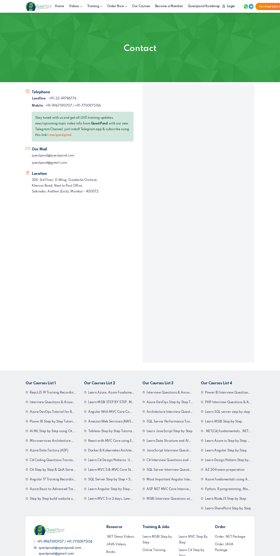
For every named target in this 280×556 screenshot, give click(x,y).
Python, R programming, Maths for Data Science (229, 489)
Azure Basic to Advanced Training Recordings (54, 489)
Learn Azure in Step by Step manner (229, 441)
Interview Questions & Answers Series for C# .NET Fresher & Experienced (54, 402)
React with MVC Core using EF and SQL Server (113, 441)
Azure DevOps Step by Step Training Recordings (171, 402)
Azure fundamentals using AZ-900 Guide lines (229, 479)
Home (59, 6)
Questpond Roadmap (204, 6)
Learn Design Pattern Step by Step (229, 460)
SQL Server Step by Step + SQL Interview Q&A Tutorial (113, 479)
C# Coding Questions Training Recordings (54, 460)
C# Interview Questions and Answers (171, 460)
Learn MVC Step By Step (193, 539)
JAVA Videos (116, 544)
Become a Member (169, 6)
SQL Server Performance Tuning (170, 421)
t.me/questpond (59, 135)
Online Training (154, 550)
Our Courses (141, 6)
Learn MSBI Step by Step (223, 421)
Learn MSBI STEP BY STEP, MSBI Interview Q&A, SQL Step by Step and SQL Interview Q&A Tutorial (113, 402)
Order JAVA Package (224, 547)
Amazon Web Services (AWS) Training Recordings (113, 421)
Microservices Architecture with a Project (54, 441)
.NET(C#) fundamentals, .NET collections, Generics (229, 431)
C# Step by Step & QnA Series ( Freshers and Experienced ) (54, 470)
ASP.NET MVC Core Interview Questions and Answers (171, 489)
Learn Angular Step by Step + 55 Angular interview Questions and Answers (113, 489)
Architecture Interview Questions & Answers (171, 412)
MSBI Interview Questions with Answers (171, 499)
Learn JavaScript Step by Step (169, 431)
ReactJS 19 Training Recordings (53, 392)
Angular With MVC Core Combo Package (113, 412)
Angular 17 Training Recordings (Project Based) (54, 479)
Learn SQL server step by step (227, 412)
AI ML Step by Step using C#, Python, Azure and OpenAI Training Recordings (54, 431)
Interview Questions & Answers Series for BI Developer (171, 392)
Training (93, 6)
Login (230, 6)
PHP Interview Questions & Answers (229, 402)
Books (110, 552)
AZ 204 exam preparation (225, 470)
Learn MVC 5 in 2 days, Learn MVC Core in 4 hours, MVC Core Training (113, 499)
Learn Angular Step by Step (225, 450)
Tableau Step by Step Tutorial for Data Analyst (113, 431)
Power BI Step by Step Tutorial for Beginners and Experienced (54, 421)
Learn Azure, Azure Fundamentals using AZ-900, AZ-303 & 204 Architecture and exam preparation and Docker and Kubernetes (113, 392)
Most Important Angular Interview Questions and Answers (171, 479)
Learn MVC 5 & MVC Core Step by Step (113, 470)
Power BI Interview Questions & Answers (229, 392)
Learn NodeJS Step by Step (225, 499)
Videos (74, 6)
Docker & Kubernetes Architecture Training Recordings (113, 450)
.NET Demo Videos (120, 537)
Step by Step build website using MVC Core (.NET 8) (54, 499)
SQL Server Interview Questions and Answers (171, 470)
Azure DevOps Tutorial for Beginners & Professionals (54, 412)
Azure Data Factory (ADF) (49, 450)
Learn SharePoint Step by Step (228, 508)
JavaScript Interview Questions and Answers (171, 450)
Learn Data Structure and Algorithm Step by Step (171, 441)
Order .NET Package (230, 537)
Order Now (115, 6)
